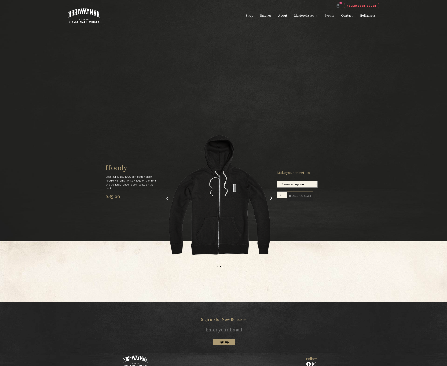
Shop (249, 15)
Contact (347, 15)
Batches (265, 15)
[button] (217, 266)
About (282, 15)
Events (329, 15)
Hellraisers (367, 15)
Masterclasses (304, 15)
